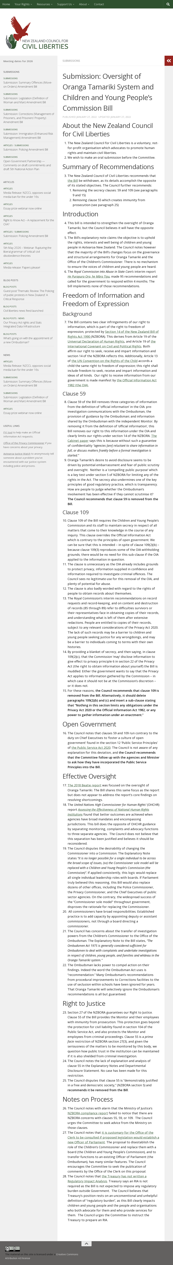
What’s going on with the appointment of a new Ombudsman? (27, 340)
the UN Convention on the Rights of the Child (104, 361)
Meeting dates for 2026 (18, 61)
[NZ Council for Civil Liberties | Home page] (37, 32)
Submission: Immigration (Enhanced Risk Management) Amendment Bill (28, 136)
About (83, 4)
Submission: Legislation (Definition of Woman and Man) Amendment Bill (25, 100)
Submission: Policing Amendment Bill (25, 149)
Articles (8, 145)
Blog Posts (10, 286)
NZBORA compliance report (88, 1113)
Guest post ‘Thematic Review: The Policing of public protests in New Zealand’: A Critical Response (28, 295)
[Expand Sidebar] (169, 61)
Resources (43, 4)
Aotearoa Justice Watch (16, 453)
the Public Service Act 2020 (90, 748)
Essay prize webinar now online (22, 208)
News (21, 318)
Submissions (71, 61)
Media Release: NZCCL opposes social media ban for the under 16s (27, 195)
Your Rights (22, 4)
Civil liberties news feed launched (23, 311)
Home (6, 4)
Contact (99, 4)
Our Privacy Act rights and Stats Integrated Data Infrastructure (22, 324)
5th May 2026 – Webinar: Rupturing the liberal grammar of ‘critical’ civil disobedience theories (27, 252)
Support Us (64, 4)
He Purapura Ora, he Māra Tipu (89, 276)
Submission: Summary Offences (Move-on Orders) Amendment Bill (27, 84)
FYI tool (7, 432)
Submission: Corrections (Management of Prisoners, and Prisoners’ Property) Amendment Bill (28, 118)
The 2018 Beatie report (84, 785)
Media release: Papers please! (21, 267)
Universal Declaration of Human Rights (96, 341)
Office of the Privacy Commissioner (23, 443)
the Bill (73, 181)
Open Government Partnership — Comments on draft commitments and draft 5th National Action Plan (27, 165)
